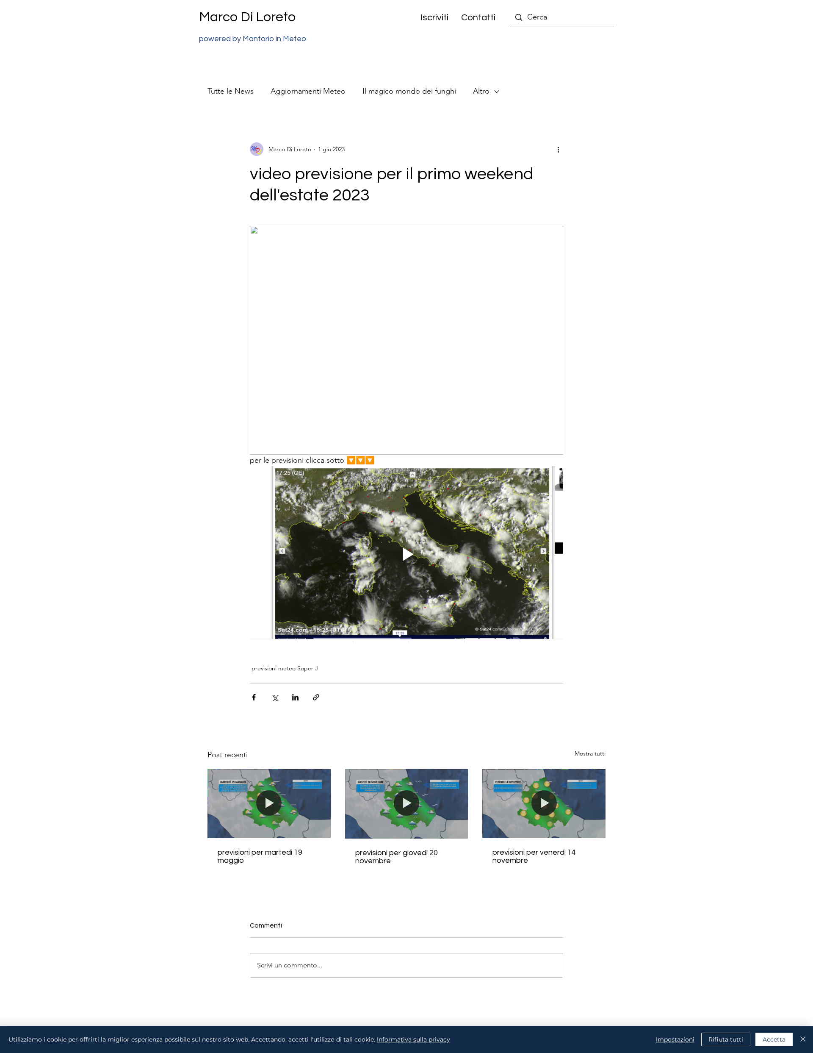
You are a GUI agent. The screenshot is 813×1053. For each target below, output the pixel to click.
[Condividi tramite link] (316, 697)
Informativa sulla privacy (413, 1039)
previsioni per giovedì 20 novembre (396, 857)
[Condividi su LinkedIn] (295, 697)
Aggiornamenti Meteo (308, 91)
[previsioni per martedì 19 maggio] (269, 803)
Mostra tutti (590, 753)
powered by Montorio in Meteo (252, 39)
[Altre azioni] (558, 149)
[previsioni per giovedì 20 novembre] (406, 804)
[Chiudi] (803, 1039)
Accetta (774, 1039)
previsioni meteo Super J (285, 668)
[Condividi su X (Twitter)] (275, 697)
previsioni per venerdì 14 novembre (534, 856)
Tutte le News (230, 91)
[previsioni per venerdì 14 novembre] (544, 803)
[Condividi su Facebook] (254, 697)
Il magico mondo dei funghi (409, 91)
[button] (431, 17)
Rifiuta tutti (725, 1039)
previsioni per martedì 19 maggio (260, 856)
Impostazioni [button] (675, 1039)
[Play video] (406, 554)
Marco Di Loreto (247, 17)
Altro (481, 91)
